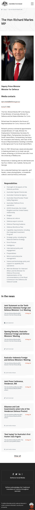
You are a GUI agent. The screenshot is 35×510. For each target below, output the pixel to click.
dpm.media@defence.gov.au (10, 102)
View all (17, 455)
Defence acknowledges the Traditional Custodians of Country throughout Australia (17, 489)
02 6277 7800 (5, 107)
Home (5, 9)
